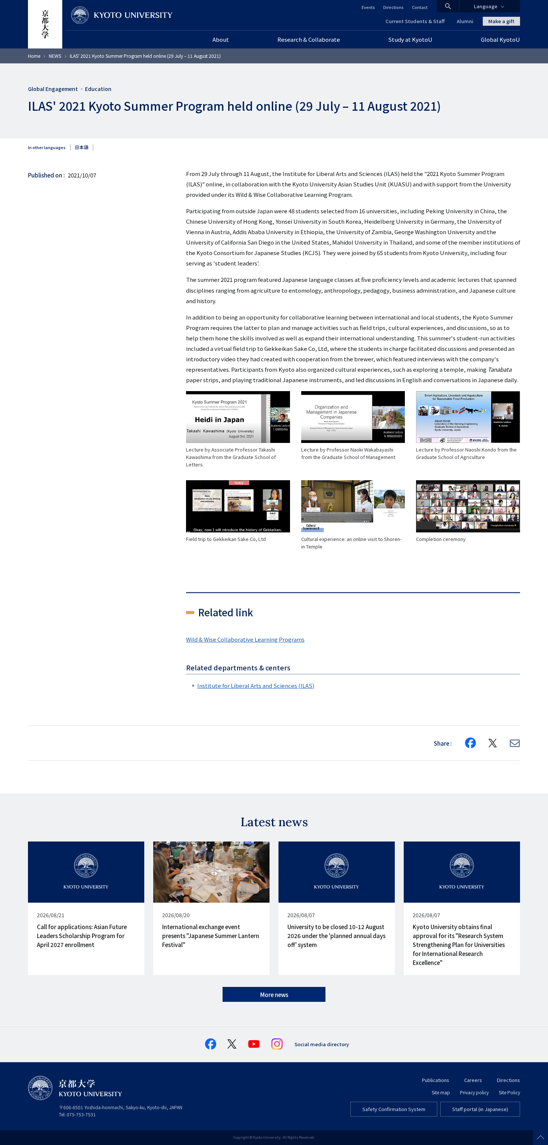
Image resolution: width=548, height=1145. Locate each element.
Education (98, 88)
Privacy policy (474, 1092)
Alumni (465, 21)
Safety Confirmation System (393, 1109)
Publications (435, 1079)
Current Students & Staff (415, 21)
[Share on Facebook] (470, 743)
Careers (473, 1079)
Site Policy (509, 1092)
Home (34, 56)
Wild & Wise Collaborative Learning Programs (245, 639)
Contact (420, 7)
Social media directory (322, 1044)
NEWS (55, 56)
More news (274, 994)
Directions (393, 7)
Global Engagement (53, 88)
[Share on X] (492, 743)
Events (368, 7)
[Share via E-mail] (515, 743)
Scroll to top (540, 1137)
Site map (441, 1092)
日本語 (81, 147)
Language (485, 6)
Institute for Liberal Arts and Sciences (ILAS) (255, 685)
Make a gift (501, 21)
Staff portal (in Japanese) (480, 1109)
